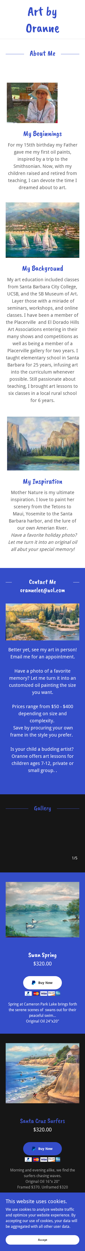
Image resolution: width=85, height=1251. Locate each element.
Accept (42, 1239)
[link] (42, 19)
